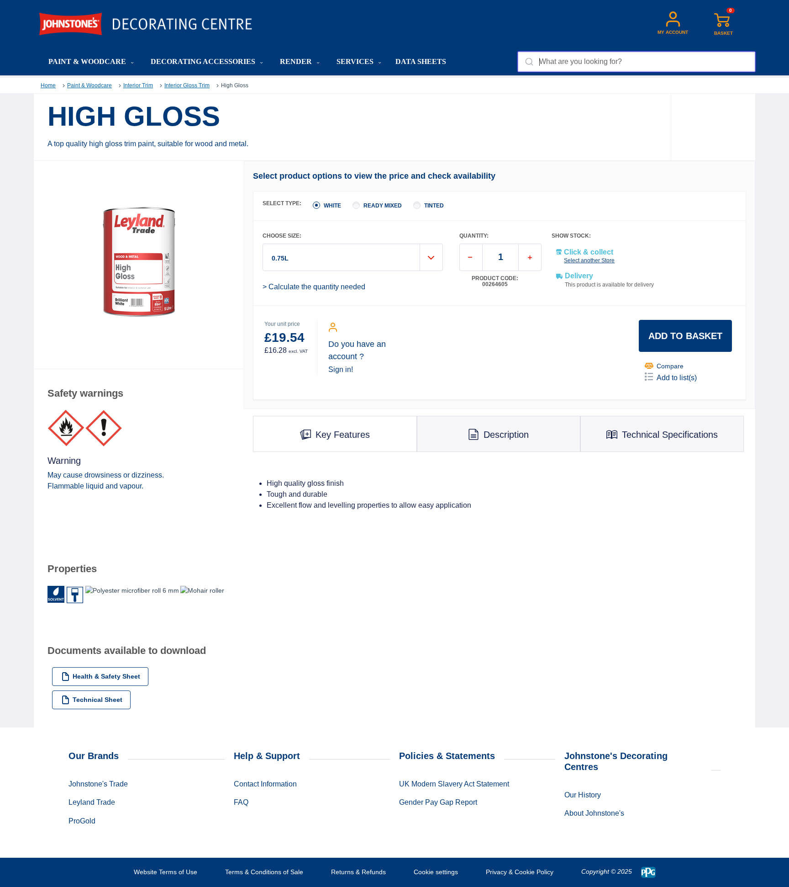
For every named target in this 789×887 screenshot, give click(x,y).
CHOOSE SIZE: (282, 236)
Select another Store (589, 260)
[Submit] (528, 62)
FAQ (241, 802)
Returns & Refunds (358, 872)
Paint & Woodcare (88, 61)
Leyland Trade (91, 802)
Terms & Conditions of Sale (264, 872)
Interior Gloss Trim (187, 85)
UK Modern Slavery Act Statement (454, 784)
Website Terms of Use (165, 872)
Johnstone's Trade (98, 784)
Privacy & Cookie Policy (519, 872)
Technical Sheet (97, 699)
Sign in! (340, 369)
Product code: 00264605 (495, 281)
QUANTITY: (474, 236)
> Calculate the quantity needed (314, 287)
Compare (670, 366)
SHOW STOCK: (571, 236)
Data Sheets (420, 61)
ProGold (81, 821)
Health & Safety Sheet (106, 676)
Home (48, 85)
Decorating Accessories (204, 61)
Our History (582, 795)
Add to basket (685, 336)
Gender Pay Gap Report (438, 802)
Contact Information (265, 784)
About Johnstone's (594, 813)
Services (356, 61)
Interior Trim (138, 85)
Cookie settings (436, 872)
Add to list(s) (677, 378)
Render (297, 61)
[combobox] (636, 61)
